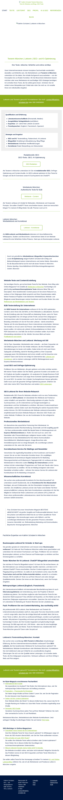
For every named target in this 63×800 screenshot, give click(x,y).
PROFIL (36, 10)
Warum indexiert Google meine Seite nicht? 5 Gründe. (24, 748)
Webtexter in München (36, 287)
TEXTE (11, 10)
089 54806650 (38, 102)
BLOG (31, 17)
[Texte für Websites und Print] (31, 3)
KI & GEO (44, 10)
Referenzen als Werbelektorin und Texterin (19, 302)
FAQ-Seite (45, 720)
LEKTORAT (21, 10)
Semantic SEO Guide (12, 708)
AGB (51, 784)
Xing (34, 782)
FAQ (34, 784)
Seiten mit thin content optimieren (17, 698)
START (4, 10)
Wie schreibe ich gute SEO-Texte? (17, 738)
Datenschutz (54, 782)
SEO (29, 10)
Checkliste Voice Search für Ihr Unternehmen (21, 730)
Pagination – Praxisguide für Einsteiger (19, 691)
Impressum (53, 780)
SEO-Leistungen (46, 384)
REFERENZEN (55, 10)
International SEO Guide (13, 683)
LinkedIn (35, 780)
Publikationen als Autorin (12, 336)
